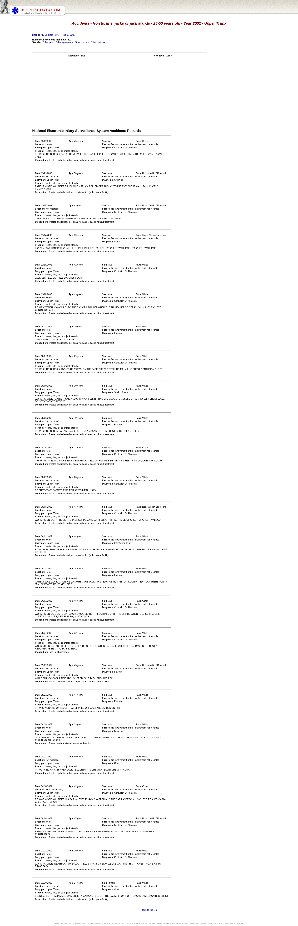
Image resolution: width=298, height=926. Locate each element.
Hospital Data (67, 35)
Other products (81, 42)
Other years (48, 42)
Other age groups (64, 42)
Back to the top (149, 910)
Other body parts (99, 42)
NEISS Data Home (50, 35)
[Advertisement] (18, 96)
